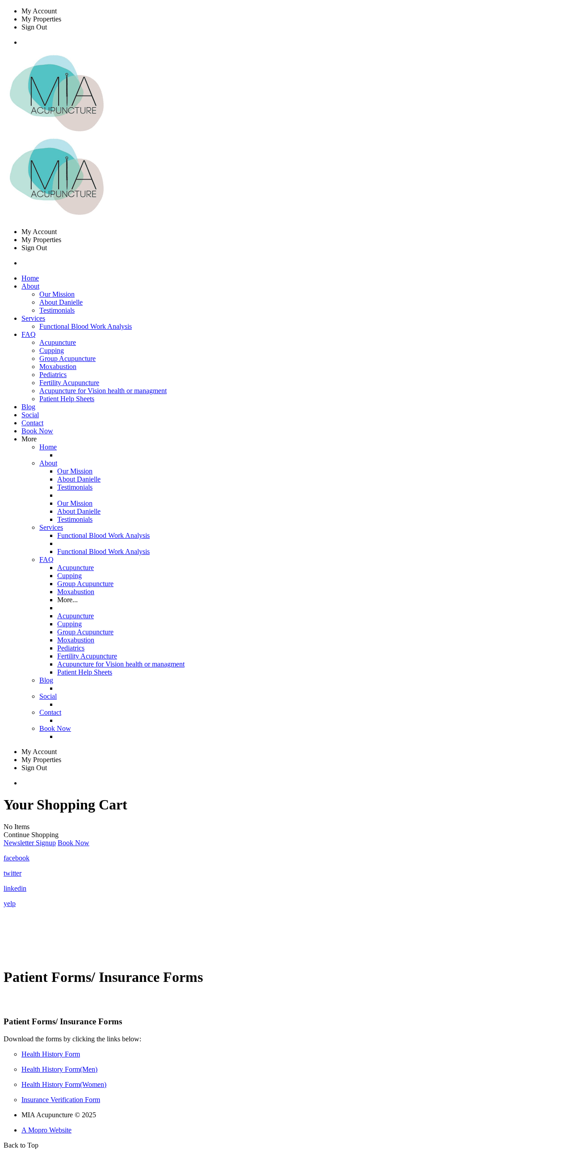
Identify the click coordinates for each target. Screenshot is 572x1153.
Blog (28, 407)
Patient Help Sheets (66, 399)
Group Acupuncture (67, 358)
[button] (30, 843)
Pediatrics (53, 374)
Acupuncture (57, 342)
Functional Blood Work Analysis (85, 326)
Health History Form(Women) (63, 1084)
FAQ (46, 559)
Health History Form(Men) (59, 1069)
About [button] (30, 286)
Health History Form (50, 1054)
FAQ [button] (28, 334)
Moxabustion (57, 366)
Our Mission (57, 294)
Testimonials (57, 310)
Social (30, 415)
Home (30, 278)
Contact (32, 423)
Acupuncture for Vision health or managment (103, 390)
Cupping (51, 350)
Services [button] (33, 318)
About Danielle (61, 302)
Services (51, 527)
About (48, 463)
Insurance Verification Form (60, 1099)
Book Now (37, 431)
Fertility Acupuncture (69, 382)
